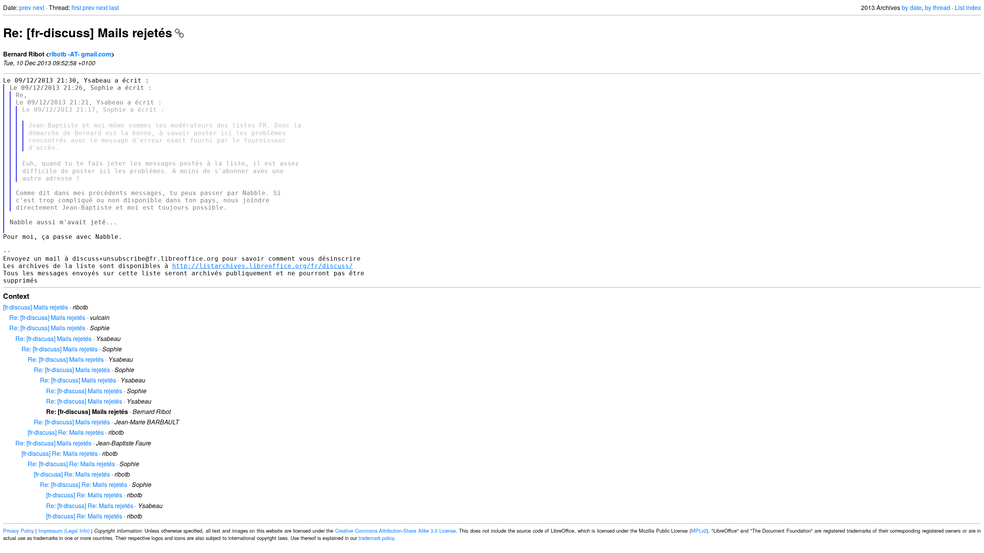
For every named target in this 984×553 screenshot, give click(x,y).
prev (25, 7)
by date (912, 7)
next (38, 7)
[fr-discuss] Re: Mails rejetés (66, 432)
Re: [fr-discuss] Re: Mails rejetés (71, 463)
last (114, 7)
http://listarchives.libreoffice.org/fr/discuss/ (262, 266)
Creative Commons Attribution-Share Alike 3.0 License (395, 530)
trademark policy (376, 537)
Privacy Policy (18, 530)
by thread (937, 7)
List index (968, 7)
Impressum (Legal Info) (64, 530)
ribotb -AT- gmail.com (80, 54)
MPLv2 (698, 530)
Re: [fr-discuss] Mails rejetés (87, 32)
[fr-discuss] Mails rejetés (35, 307)
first (76, 7)
